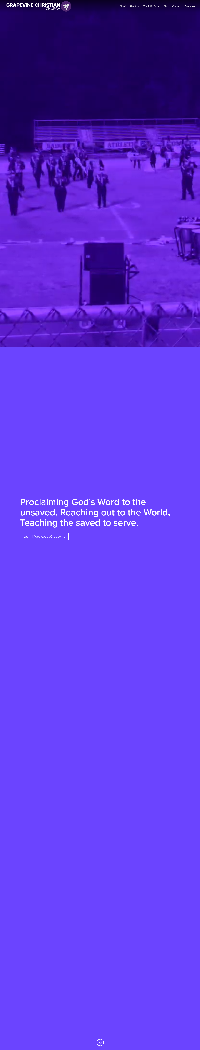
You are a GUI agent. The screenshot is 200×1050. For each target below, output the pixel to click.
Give (166, 6)
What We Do (150, 6)
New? (123, 6)
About (133, 6)
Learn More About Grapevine (44, 536)
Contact (176, 6)
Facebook (190, 6)
